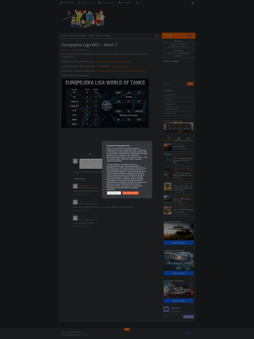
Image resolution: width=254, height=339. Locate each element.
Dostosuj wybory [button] (114, 193)
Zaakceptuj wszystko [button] (130, 193)
